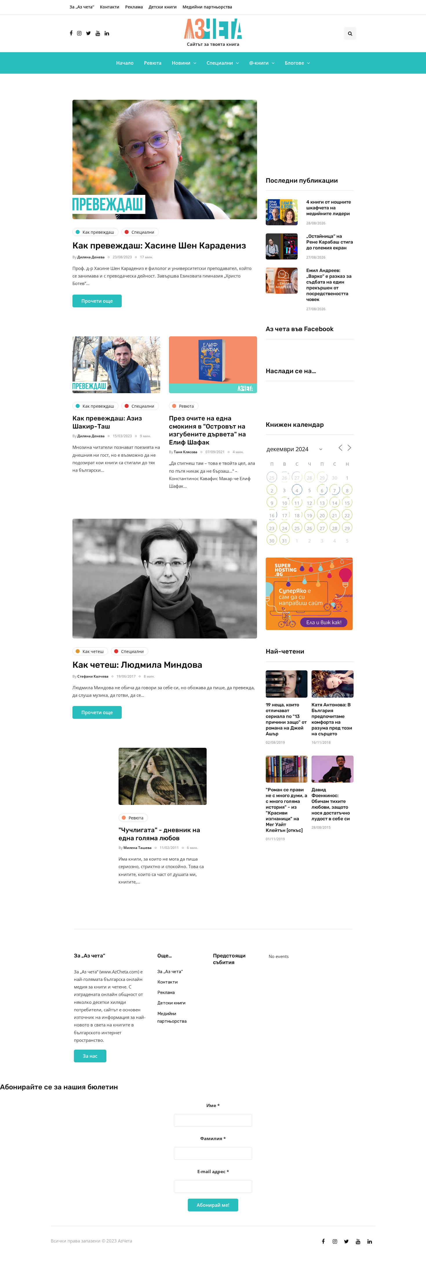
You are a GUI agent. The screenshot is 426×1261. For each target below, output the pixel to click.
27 (297, 478)
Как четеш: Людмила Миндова (137, 665)
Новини (181, 63)
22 (347, 515)
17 (284, 515)
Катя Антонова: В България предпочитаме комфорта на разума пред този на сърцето (332, 719)
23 (271, 528)
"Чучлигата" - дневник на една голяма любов (159, 834)
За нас (90, 1056)
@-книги (259, 63)
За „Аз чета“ (82, 7)
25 (271, 478)
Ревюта (152, 63)
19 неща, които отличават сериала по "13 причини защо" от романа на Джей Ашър (286, 719)
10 (284, 503)
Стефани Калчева (92, 676)
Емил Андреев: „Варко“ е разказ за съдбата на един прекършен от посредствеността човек (329, 285)
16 (271, 515)
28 (309, 478)
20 (322, 515)
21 (334, 515)
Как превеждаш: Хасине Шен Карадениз (159, 245)
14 (334, 503)
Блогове (294, 63)
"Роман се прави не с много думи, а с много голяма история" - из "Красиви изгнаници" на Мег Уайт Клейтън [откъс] (286, 810)
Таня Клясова (185, 451)
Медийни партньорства (207, 7)
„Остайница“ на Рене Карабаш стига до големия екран (329, 242)
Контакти (109, 7)
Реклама (134, 7)
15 (347, 503)
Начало (125, 63)
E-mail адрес (213, 1171)
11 (297, 503)
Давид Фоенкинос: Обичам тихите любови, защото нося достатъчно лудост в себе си (331, 804)
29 (322, 478)
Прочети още (97, 301)
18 (297, 515)
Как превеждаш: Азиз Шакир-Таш (107, 422)
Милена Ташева (137, 847)
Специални (220, 63)
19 (309, 515)
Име (213, 1105)
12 (309, 503)
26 (284, 478)
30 (271, 541)
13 (322, 503)
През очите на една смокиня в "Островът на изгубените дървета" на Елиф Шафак (207, 430)
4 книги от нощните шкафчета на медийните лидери (328, 207)
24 (284, 528)
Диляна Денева (91, 257)
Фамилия (213, 1138)
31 (284, 541)
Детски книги (163, 7)
